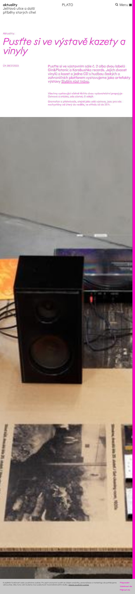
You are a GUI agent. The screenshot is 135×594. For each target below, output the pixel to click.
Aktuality (8, 33)
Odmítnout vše (126, 586)
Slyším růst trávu (75, 81)
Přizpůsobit (124, 583)
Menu (126, 5)
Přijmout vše (125, 590)
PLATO (67, 5)
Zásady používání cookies (79, 585)
